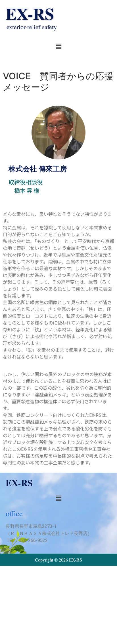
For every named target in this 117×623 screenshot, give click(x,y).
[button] (58, 46)
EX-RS (30, 13)
